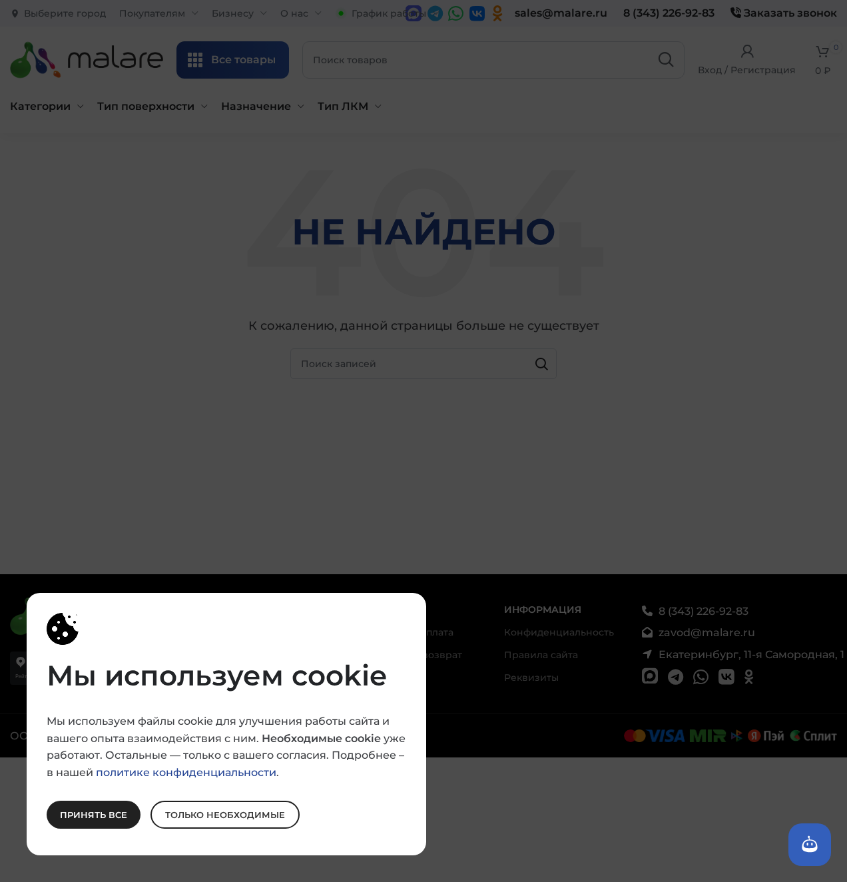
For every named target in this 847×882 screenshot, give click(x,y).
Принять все (93, 814)
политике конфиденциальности (186, 771)
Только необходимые (225, 814)
